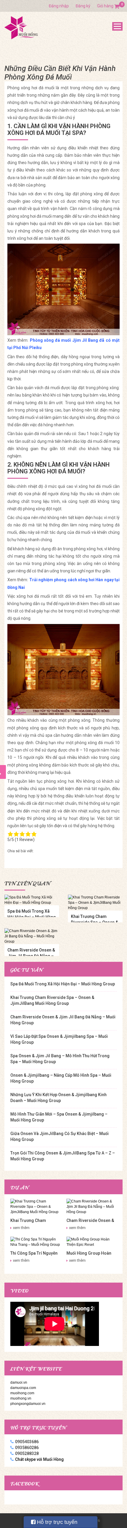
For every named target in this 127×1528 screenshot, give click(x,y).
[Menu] (117, 26)
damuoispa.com (23, 1388)
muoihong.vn (20, 1398)
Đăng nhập (59, 6)
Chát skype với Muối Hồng (39, 1459)
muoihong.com (22, 1393)
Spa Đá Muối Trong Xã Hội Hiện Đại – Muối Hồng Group (62, 984)
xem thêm (21, 1227)
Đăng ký (83, 6)
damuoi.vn (18, 1382)
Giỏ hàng (108, 6)
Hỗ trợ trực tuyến (56, 1522)
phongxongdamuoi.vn (27, 1404)
